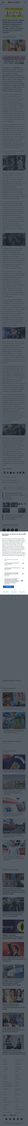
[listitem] (14, 560)
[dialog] (14, 563)
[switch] (22, 563)
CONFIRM (8, 586)
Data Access (14, 591)
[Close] (25, 534)
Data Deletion (6, 591)
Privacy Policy (22, 591)
